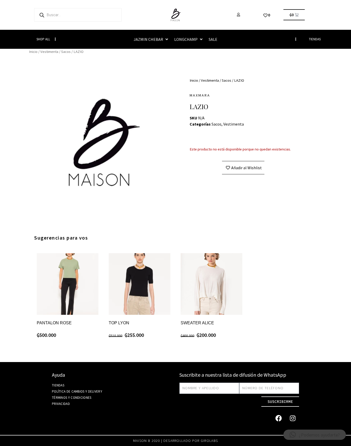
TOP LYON (119, 323)
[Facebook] (278, 418)
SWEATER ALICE (197, 323)
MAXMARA (200, 95)
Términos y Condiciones (71, 397)
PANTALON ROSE (54, 323)
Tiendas (58, 385)
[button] (151, 39)
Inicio (33, 51)
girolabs (209, 440)
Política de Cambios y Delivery (77, 391)
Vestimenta (49, 51)
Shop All (43, 39)
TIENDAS (315, 39)
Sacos (66, 51)
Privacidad (61, 404)
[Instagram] (292, 418)
